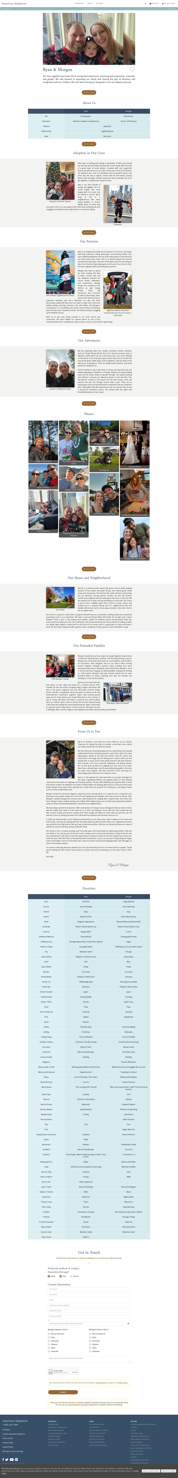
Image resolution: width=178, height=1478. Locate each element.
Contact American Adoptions (13, 1434)
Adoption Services (137, 1442)
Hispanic (54, 1344)
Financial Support (54, 1439)
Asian (53, 1337)
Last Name (53, 1294)
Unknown (54, 1351)
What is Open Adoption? (97, 1442)
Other (53, 1348)
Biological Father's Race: (98, 1329)
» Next (172, 9)
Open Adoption (53, 1445)
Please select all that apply (58, 1272)
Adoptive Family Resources (98, 1445)
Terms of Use (122, 1383)
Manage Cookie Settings (12, 1451)
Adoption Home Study (96, 1436)
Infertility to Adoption (97, 1439)
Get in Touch (89, 92)
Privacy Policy (101, 1383)
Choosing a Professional (97, 1433)
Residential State (55, 1311)
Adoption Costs (94, 1427)
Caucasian (55, 1341)
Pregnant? (80, 3)
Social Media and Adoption (140, 1460)
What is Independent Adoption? (141, 1448)
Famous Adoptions (137, 1454)
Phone (76, 1276)
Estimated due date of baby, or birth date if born (66, 1323)
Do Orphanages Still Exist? (139, 1463)
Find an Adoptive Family (56, 1430)
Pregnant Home (53, 1424)
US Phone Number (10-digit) (59, 1305)
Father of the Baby (54, 1436)
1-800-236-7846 (10, 1424)
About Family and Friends (56, 1442)
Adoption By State (137, 1433)
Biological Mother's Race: (57, 1329)
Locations (6, 1429)
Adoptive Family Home (96, 1424)
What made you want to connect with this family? (66, 1358)
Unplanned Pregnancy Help (57, 1433)
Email (53, 1276)
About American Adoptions (140, 1439)
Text (64, 1276)
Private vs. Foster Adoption (140, 1445)
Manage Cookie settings (151, 1471)
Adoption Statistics (137, 1451)
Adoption (134, 1427)
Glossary (134, 1457)
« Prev (5, 9)
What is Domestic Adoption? (98, 1430)
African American (57, 1334)
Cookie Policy (7, 1447)
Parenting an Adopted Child (140, 1436)
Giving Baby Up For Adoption (57, 1427)
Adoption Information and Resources (143, 1424)
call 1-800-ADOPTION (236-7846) (76, 1405)
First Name (53, 1289)
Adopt (90, 3)
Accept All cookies (168, 1471)
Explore (99, 3)
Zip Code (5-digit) (55, 1316)
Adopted (133, 1430)
